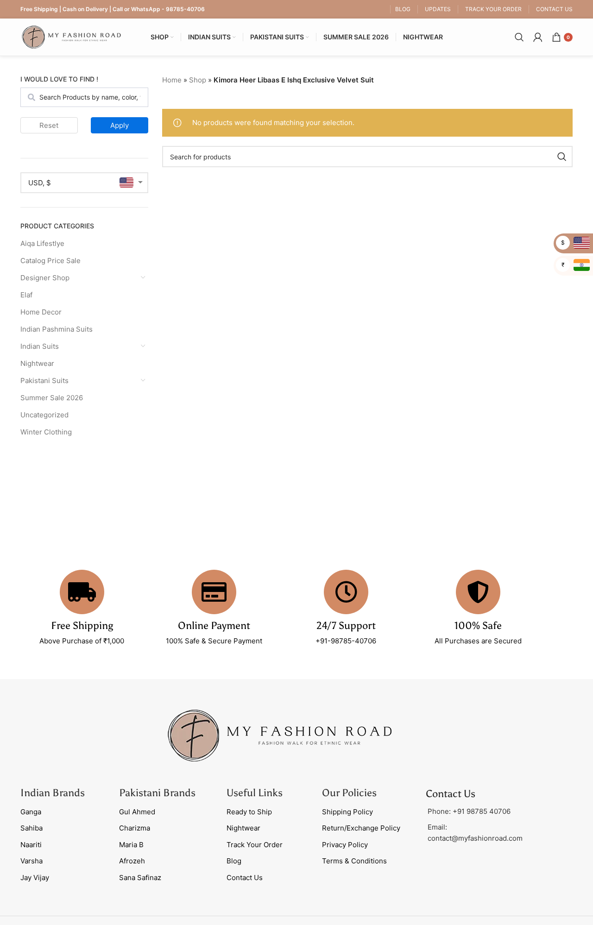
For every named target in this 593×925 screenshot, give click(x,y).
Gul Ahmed (137, 811)
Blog (234, 860)
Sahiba (31, 828)
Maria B (131, 844)
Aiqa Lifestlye (42, 243)
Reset (48, 125)
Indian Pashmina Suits (56, 329)
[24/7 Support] (346, 592)
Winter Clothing (46, 432)
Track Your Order (255, 844)
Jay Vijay (34, 877)
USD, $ (39, 182)
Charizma (134, 828)
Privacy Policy (345, 844)
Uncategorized (44, 414)
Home (172, 80)
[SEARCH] (562, 156)
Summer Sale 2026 (51, 397)
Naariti (31, 844)
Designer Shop (44, 277)
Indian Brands (52, 793)
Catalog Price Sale (50, 260)
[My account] (538, 37)
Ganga (30, 811)
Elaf (26, 294)
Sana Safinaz (140, 877)
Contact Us (245, 877)
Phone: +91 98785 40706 (469, 811)
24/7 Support (346, 625)
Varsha (31, 860)
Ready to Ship (249, 811)
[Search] (519, 37)
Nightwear (37, 363)
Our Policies (349, 793)
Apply (119, 125)
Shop (197, 80)
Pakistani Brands (157, 793)
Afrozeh (132, 860)
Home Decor (41, 312)
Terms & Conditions (354, 860)
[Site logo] (71, 36)
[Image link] (280, 734)
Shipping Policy (347, 811)
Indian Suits (39, 346)
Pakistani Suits (44, 380)
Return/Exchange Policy (361, 828)
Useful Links (255, 793)
